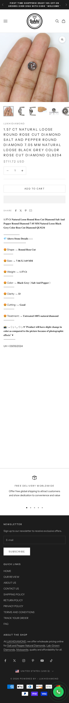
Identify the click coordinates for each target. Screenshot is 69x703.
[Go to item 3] (31, 111)
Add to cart (34, 188)
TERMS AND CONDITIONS (19, 612)
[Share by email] (30, 210)
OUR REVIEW (11, 576)
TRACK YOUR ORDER (16, 618)
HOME (7, 571)
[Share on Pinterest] (25, 210)
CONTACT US (11, 588)
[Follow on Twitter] (14, 660)
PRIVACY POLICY (13, 606)
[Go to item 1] (8, 111)
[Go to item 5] (54, 111)
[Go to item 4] (42, 109)
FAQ (6, 623)
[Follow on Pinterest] (33, 660)
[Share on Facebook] (15, 210)
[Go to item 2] (20, 111)
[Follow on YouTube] (42, 660)
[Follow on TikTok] (51, 660)
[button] (34, 199)
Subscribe (17, 551)
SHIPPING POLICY (14, 594)
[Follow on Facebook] (5, 660)
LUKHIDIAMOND (14, 123)
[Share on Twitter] (20, 210)
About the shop (15, 634)
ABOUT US (10, 582)
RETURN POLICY (13, 600)
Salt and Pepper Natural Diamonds (26, 645)
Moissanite (22, 649)
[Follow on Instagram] (23, 660)
